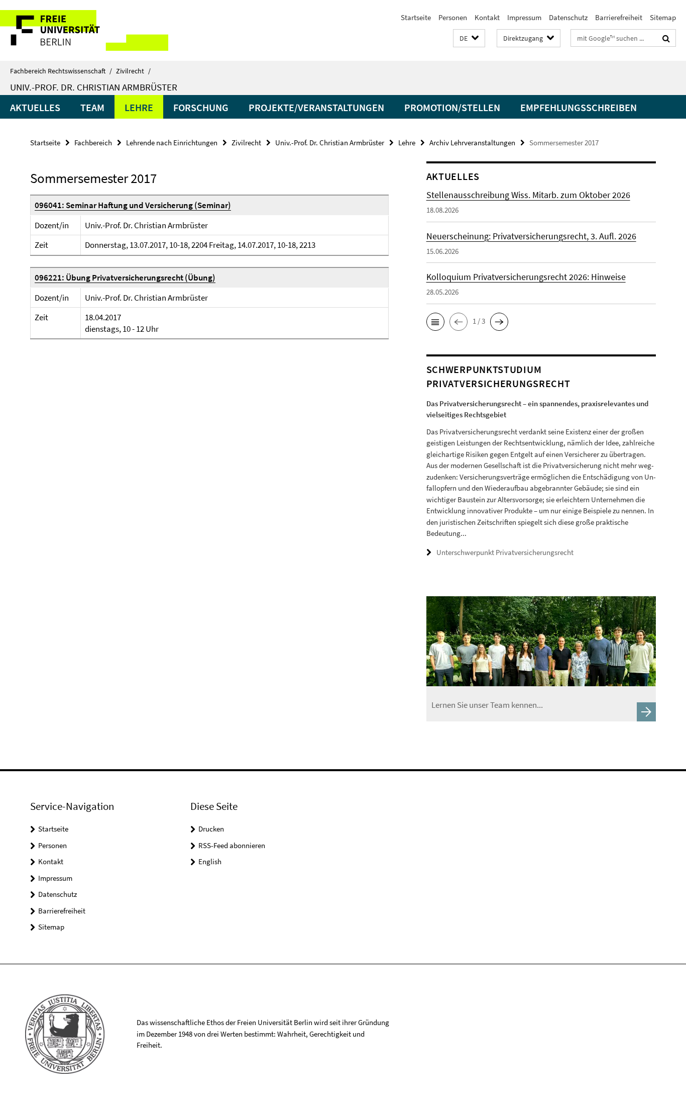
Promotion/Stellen (452, 107)
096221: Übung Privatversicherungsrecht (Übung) (125, 277)
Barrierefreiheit (618, 17)
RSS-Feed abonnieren (231, 845)
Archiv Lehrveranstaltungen (472, 142)
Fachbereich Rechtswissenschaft (61, 70)
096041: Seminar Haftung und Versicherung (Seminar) (133, 205)
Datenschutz (568, 17)
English (209, 861)
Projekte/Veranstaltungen (316, 107)
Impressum (524, 17)
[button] (469, 38)
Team (92, 107)
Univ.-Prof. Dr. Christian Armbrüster (93, 87)
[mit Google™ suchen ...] (666, 38)
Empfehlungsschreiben (578, 107)
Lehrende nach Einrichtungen (171, 142)
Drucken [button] (211, 829)
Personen (452, 17)
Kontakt (487, 17)
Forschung (200, 107)
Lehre (139, 107)
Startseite (416, 17)
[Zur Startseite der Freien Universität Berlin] (84, 30)
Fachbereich (93, 142)
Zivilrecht (133, 70)
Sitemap (663, 17)
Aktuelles (35, 107)
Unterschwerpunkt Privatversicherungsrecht (505, 552)
